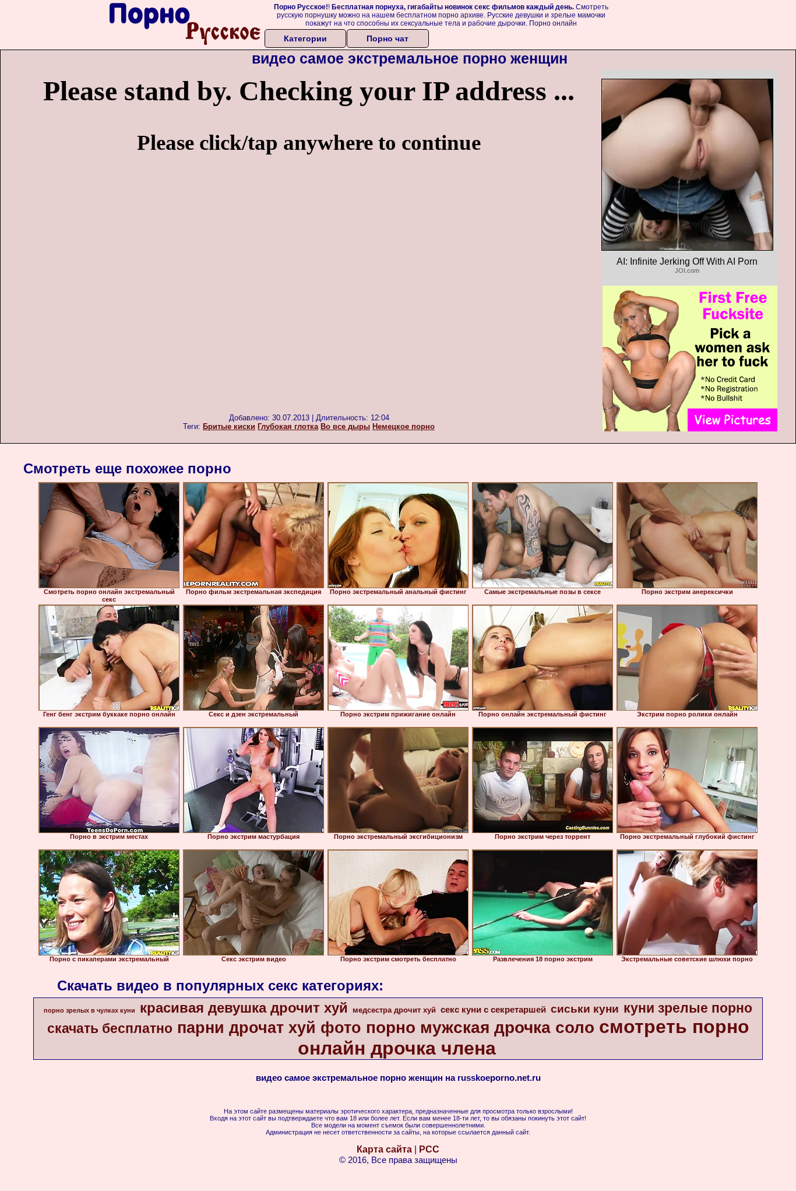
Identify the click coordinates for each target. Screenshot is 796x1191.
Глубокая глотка (288, 426)
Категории (305, 38)
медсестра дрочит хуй (394, 1010)
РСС (429, 1149)
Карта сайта (384, 1149)
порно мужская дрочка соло (480, 1027)
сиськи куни (585, 1009)
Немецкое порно (403, 426)
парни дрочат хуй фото (269, 1028)
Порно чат (387, 38)
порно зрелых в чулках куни (89, 1010)
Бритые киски (229, 426)
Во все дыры (345, 426)
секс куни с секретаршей (493, 1009)
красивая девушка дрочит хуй (244, 1008)
